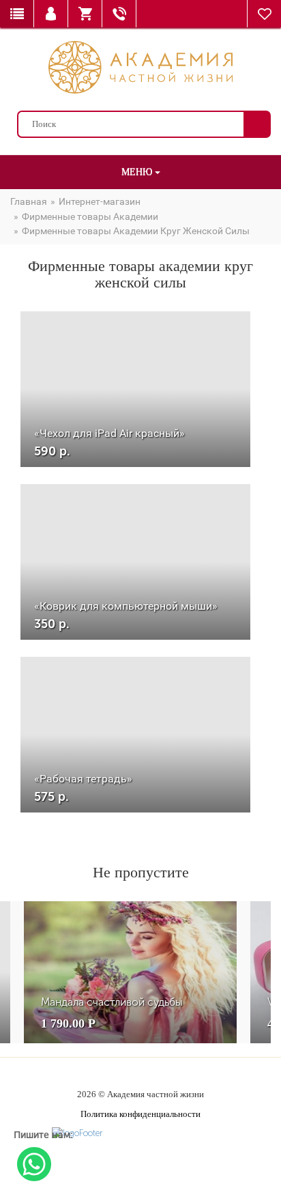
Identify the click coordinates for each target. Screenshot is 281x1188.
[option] (130, 972)
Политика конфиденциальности (140, 1114)
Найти (257, 124)
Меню (138, 172)
